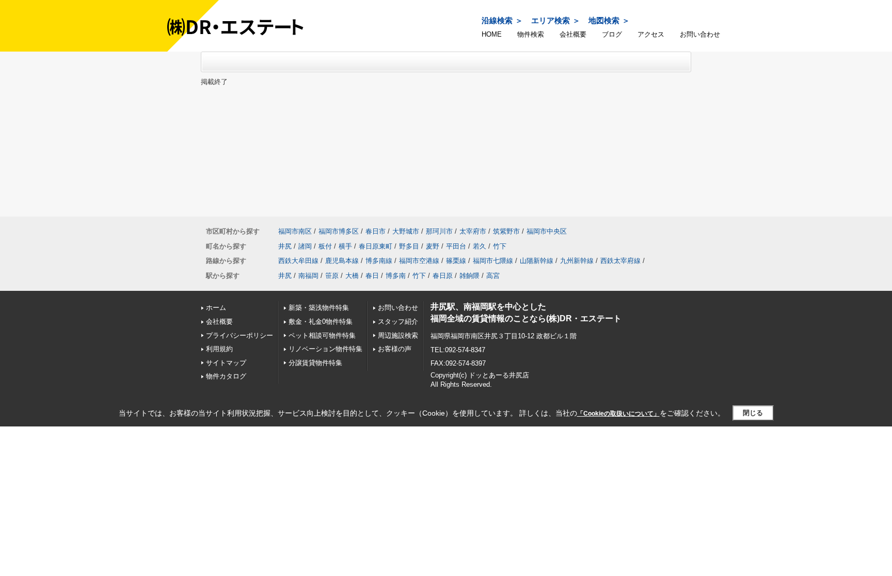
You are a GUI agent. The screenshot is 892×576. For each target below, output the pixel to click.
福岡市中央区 (547, 231)
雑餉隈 (469, 275)
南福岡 (308, 275)
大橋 (352, 275)
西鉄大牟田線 (298, 261)
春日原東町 (375, 246)
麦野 (432, 246)
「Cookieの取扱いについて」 (618, 413)
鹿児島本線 (342, 261)
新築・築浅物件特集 (319, 307)
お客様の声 (394, 349)
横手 (345, 246)
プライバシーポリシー (239, 335)
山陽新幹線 (536, 261)
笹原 (332, 275)
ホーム (216, 307)
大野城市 (405, 231)
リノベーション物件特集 (325, 349)
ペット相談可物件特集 (322, 335)
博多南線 (378, 261)
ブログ (612, 34)
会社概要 (573, 34)
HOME (492, 34)
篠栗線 (456, 261)
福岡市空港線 (419, 261)
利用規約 (219, 349)
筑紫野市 (506, 231)
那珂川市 (439, 231)
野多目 (409, 246)
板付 (325, 246)
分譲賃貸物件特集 (315, 363)
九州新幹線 (577, 261)
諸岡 (305, 246)
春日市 (375, 231)
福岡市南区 (295, 231)
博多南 (396, 275)
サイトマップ (226, 363)
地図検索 (603, 20)
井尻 (285, 246)
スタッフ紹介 (398, 321)
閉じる (753, 413)
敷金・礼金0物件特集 (321, 321)
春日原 (443, 275)
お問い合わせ (700, 34)
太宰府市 (472, 231)
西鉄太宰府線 (620, 261)
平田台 (456, 246)
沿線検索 (497, 20)
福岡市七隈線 (493, 261)
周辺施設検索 (398, 335)
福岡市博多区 (338, 231)
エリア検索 (550, 20)
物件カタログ (226, 376)
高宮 (493, 275)
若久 (479, 246)
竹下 (499, 246)
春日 (372, 275)
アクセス (651, 34)
